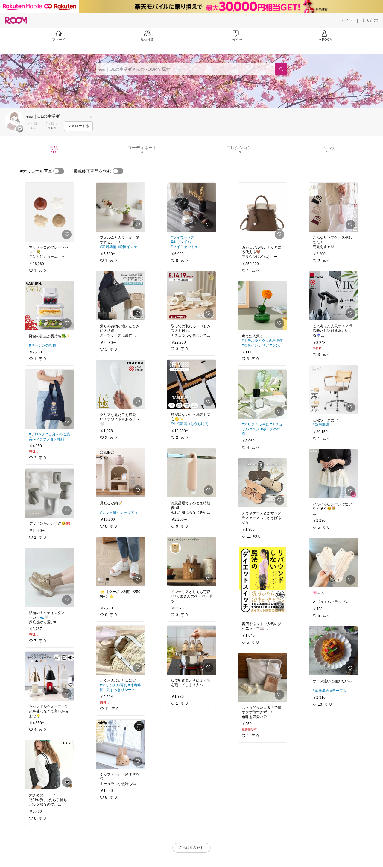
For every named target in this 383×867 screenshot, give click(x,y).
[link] (49, 212)
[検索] (281, 69)
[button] (14, 120)
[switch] (58, 171)
